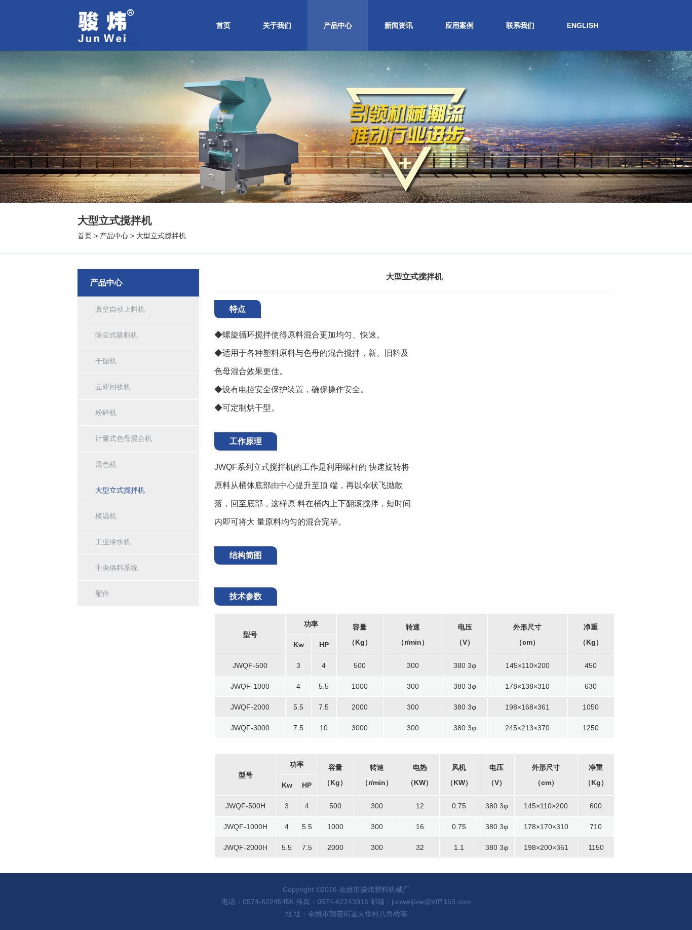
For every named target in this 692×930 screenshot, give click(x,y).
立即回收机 (113, 387)
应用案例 (459, 25)
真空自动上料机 (120, 309)
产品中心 (338, 25)
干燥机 (106, 361)
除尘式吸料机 (116, 335)
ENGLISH (582, 25)
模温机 (106, 516)
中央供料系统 (116, 568)
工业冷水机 (113, 542)
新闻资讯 (399, 25)
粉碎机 (106, 412)
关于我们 (277, 25)
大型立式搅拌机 (161, 236)
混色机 (106, 464)
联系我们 (520, 25)
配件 (102, 593)
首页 (223, 25)
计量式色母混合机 (123, 438)
